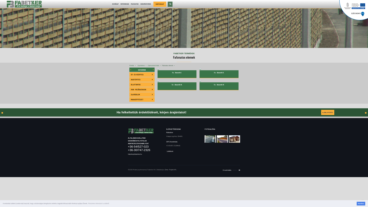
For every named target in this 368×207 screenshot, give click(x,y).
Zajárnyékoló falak (153, 65)
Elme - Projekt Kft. (170, 169)
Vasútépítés (135, 79)
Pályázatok (135, 4)
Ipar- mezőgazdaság (138, 89)
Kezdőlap (115, 4)
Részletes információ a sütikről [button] (98, 203)
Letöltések (170, 151)
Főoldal (131, 65)
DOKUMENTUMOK (145, 4)
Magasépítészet (137, 99)
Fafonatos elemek (167, 65)
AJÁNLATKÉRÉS (327, 112)
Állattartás (136, 84)
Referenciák (125, 4)
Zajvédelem (141, 65)
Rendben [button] (361, 203)
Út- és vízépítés (137, 75)
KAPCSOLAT (160, 4)
